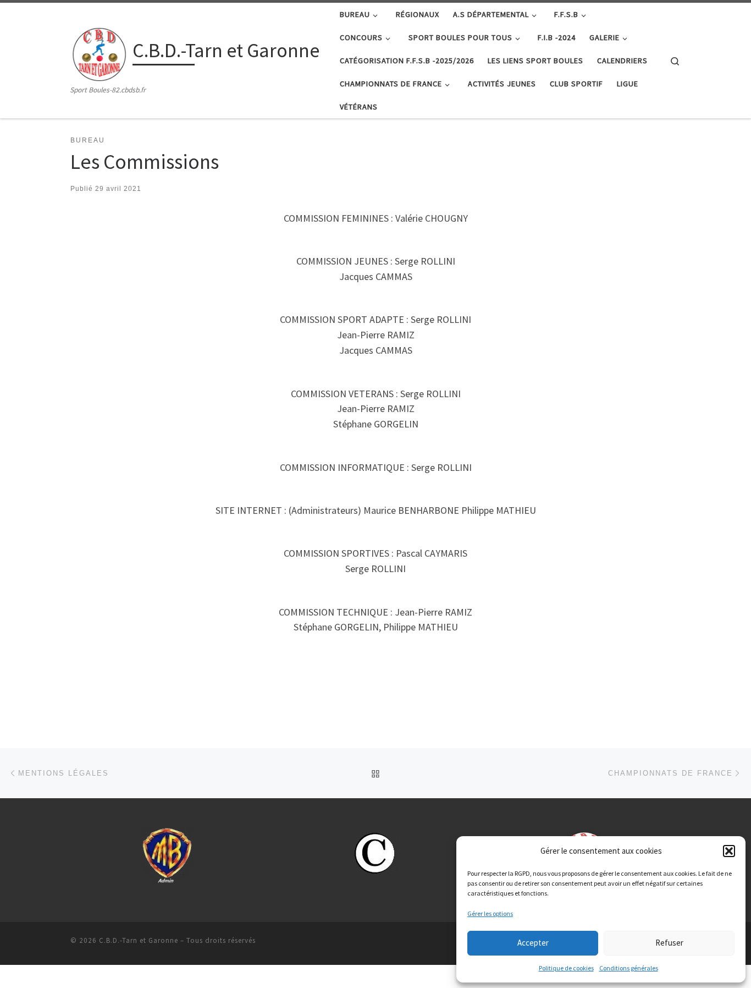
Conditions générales (628, 968)
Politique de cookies (566, 968)
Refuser (669, 942)
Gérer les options (490, 913)
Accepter (533, 942)
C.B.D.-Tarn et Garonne (138, 940)
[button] (729, 851)
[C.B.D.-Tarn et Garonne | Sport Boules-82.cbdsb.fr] (99, 52)
